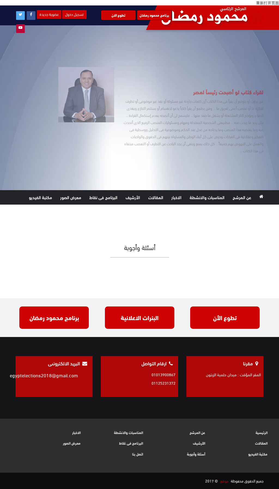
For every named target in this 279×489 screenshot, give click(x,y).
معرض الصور (70, 197)
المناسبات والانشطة (207, 197)
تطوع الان (118, 15)
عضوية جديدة (49, 14)
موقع (224, 481)
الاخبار (176, 197)
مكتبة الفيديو (40, 197)
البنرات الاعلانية (140, 317)
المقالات (155, 197)
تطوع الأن (225, 317)
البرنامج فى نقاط (103, 197)
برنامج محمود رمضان (154, 15)
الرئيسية (262, 432)
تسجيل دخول (74, 14)
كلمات (258, 211)
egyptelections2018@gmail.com (44, 375)
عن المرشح (242, 197)
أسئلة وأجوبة (196, 454)
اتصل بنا (237, 211)
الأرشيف (133, 197)
